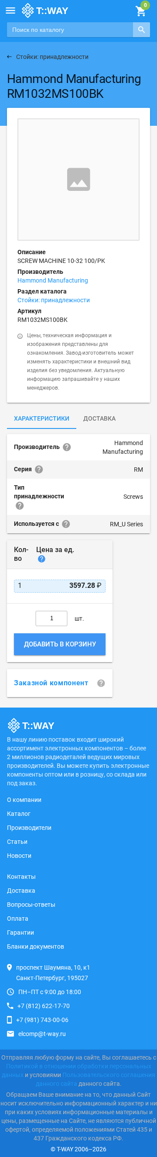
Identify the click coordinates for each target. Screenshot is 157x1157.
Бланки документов (35, 946)
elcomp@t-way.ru (42, 1033)
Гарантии (20, 932)
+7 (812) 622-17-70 (43, 1005)
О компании (24, 799)
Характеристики (41, 418)
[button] (10, 10)
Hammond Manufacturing (52, 280)
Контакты (21, 876)
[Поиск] (141, 29)
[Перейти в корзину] (141, 11)
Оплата (17, 918)
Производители (29, 827)
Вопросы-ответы (31, 904)
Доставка (99, 418)
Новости (19, 855)
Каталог (19, 813)
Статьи (17, 841)
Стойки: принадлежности (53, 300)
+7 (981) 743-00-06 (42, 1019)
